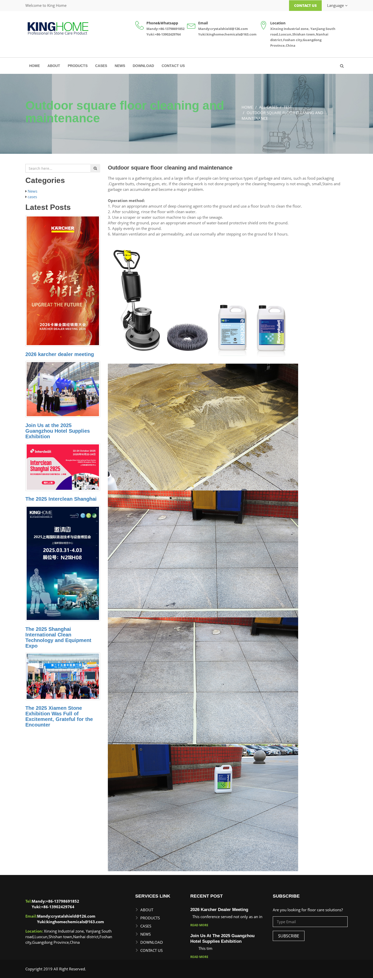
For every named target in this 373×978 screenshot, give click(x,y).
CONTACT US (173, 66)
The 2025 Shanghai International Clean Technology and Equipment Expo (58, 637)
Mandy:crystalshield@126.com (223, 28)
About (53, 66)
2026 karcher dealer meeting (59, 354)
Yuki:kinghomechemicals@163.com (227, 34)
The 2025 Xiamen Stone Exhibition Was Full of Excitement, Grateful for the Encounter (59, 716)
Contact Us (305, 5)
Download (143, 66)
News (120, 66)
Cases (101, 66)
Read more (199, 925)
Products (78, 66)
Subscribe (288, 936)
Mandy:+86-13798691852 (165, 28)
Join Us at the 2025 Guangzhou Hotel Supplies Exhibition (57, 431)
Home (34, 66)
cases (32, 196)
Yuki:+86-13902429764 (163, 34)
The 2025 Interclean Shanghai (61, 499)
